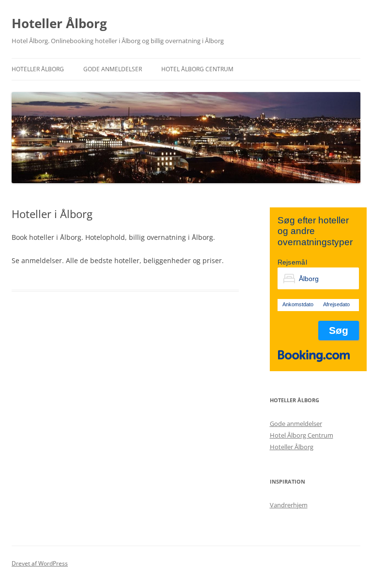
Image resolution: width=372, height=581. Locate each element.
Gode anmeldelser (112, 69)
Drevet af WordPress (40, 563)
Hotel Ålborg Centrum (197, 69)
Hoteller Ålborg (59, 23)
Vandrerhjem (289, 505)
